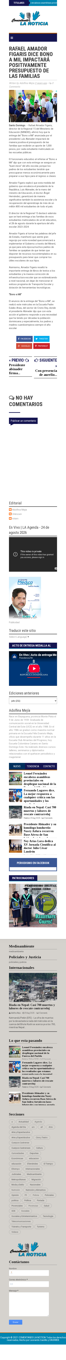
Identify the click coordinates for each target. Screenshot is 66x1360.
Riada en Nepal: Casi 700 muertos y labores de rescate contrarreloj (40, 811)
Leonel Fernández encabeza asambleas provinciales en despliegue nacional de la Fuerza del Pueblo (40, 780)
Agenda (38, 1122)
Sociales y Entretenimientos (24, 1216)
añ (42, 1127)
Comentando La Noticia (32, 1337)
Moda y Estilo (18, 1184)
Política (27, 1200)
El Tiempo (48, 1164)
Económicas (17, 1158)
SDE (13, 1211)
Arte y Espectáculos (21, 1137)
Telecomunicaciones (21, 1221)
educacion (34, 1158)
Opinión (15, 1195)
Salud (46, 1206)
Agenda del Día (19, 1127)
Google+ (25, 346)
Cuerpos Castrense (20, 1142)
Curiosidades (18, 1153)
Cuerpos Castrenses (21, 1148)
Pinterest (42, 346)
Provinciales (17, 1206)
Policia (36, 1195)
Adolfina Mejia (19, 509)
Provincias (33, 1206)
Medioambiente (34, 1174)
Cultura (39, 1148)
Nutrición (16, 1190)
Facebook (25, 339)
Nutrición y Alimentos (35, 1190)
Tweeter (43, 339)
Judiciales (16, 1174)
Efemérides (32, 1164)
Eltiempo (16, 1169)
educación (16, 1164)
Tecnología (48, 1216)
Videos (15, 1232)
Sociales (25, 1211)
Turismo (40, 1226)
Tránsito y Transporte (21, 1226)
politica (15, 1200)
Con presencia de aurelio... (46, 373)
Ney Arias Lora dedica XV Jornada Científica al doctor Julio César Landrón (40, 846)
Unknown (17, 514)
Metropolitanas (19, 1179)
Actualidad (24, 1122)
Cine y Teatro (42, 1137)
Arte (51, 1127)
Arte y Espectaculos (21, 1132)
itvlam (15, 518)
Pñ (26, 1195)
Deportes (34, 1153)
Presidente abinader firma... (17, 369)
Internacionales (33, 1169)
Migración (36, 1179)
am (33, 1127)
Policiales (49, 1195)
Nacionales (35, 1184)
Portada (40, 1200)
